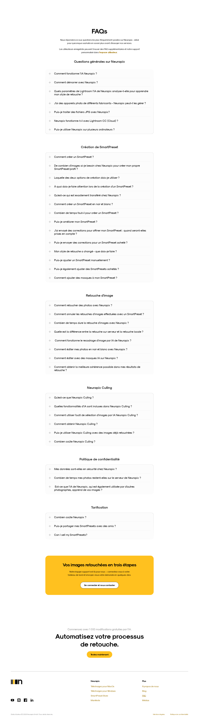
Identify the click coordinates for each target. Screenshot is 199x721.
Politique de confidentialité (179, 714)
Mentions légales (159, 714)
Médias (145, 700)
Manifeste (95, 700)
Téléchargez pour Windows (103, 691)
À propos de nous (150, 686)
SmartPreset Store (99, 695)
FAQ (144, 695)
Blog (144, 691)
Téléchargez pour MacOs (102, 686)
